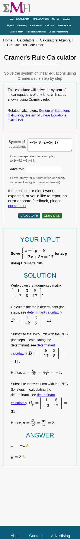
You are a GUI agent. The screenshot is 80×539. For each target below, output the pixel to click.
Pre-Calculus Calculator (25, 45)
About (16, 536)
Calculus (49, 25)
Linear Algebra (64, 25)
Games (66, 19)
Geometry (22, 25)
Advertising (60, 536)
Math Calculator (20, 19)
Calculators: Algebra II (56, 40)
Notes (56, 19)
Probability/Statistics (36, 32)
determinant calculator (44, 312)
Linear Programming (58, 32)
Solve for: (16, 169)
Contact (35, 536)
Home (7, 40)
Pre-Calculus (36, 25)
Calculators (41, 19)
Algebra (11, 25)
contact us (17, 206)
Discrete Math (16, 32)
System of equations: (17, 144)
